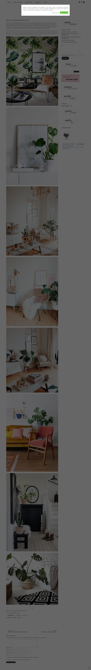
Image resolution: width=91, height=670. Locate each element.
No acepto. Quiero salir (55, 12)
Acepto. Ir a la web (64, 12)
